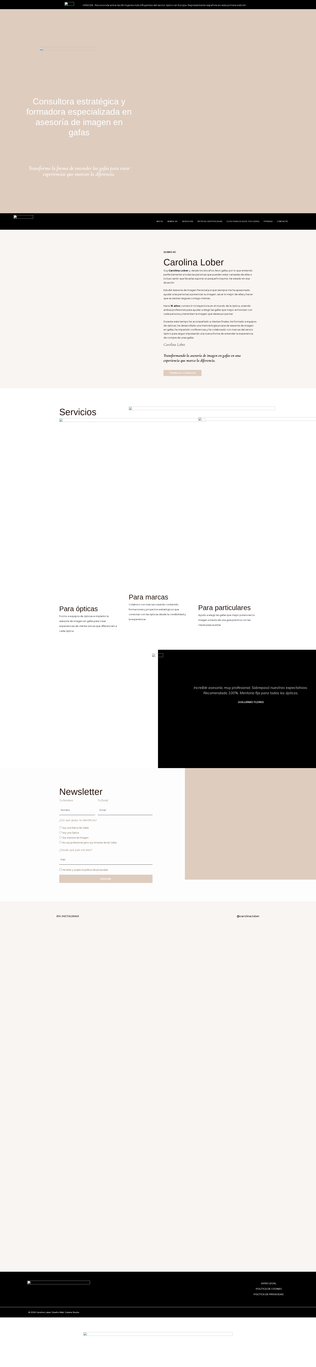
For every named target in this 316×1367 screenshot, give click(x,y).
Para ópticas (78, 609)
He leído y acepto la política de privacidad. (85, 869)
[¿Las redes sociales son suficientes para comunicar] (188, 1067)
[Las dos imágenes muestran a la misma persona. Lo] (247, 991)
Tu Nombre (66, 800)
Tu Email (103, 800)
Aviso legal (268, 1283)
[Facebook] (270, 1312)
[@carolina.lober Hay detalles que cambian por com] (98, 1025)
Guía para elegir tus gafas (243, 221)
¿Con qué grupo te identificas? (78, 820)
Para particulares (224, 608)
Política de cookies (269, 1288)
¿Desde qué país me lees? (75, 850)
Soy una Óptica (70, 832)
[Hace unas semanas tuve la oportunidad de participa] (158, 1062)
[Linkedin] (277, 1312)
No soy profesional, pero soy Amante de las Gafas (89, 842)
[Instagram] (298, 221)
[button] (182, 705)
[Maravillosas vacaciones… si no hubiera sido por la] (128, 981)
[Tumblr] (284, 1312)
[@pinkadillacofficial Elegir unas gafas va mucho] (69, 1089)
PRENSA (268, 221)
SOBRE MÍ (172, 221)
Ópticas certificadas (210, 221)
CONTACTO (282, 221)
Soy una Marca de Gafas (75, 827)
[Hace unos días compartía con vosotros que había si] (218, 1030)
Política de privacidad (269, 1294)
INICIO (159, 221)
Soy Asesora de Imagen (75, 837)
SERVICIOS (187, 221)
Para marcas (148, 597)
